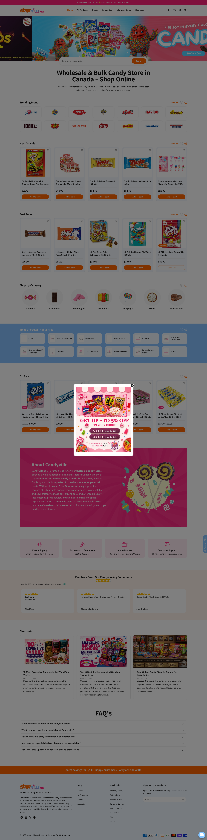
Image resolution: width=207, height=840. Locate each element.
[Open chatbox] (201, 835)
